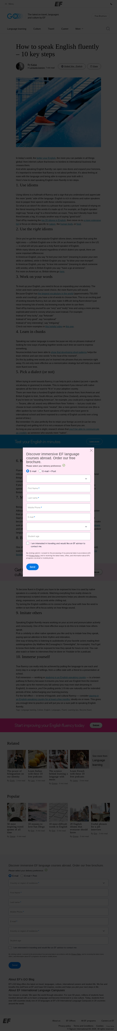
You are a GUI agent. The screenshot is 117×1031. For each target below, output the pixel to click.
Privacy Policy (34, 555)
